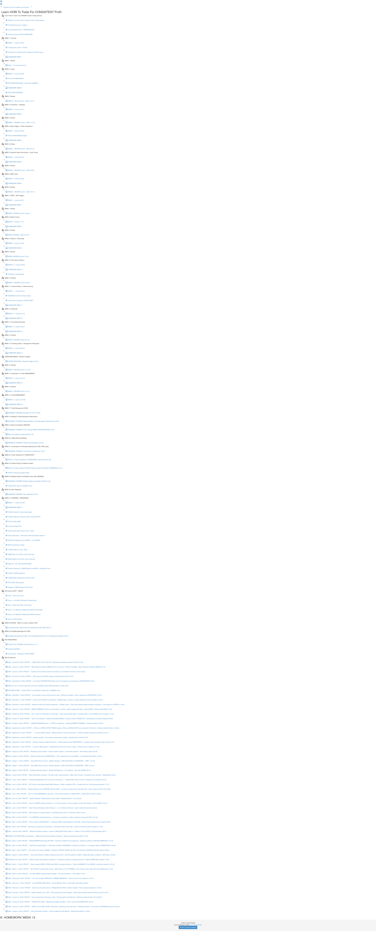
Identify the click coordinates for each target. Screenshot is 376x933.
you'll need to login (196, 925)
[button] (1, 2)
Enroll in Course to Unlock (188, 927)
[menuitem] (1, 4)
